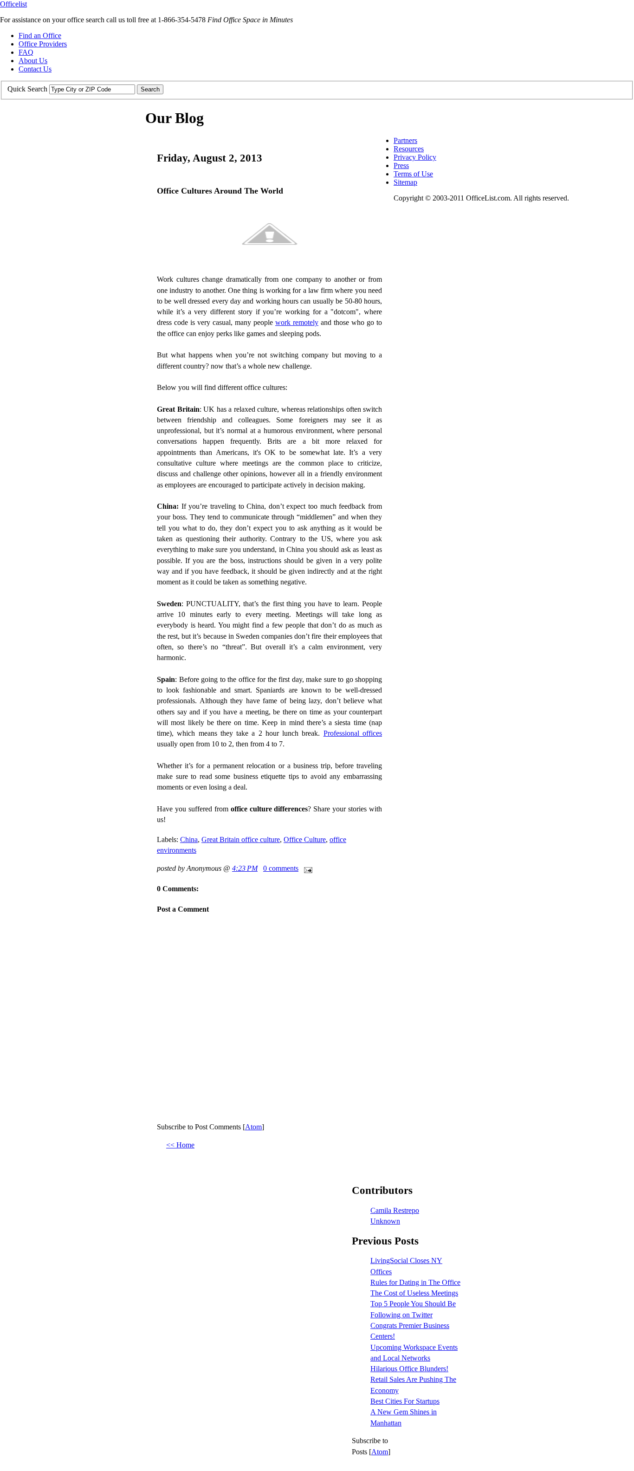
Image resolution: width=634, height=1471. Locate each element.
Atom (253, 1127)
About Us (33, 61)
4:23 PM (245, 868)
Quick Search (27, 89)
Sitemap (405, 182)
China (189, 839)
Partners (405, 140)
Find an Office (40, 35)
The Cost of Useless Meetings (414, 1293)
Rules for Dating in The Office (415, 1282)
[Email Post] (306, 868)
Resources (409, 149)
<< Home (180, 1145)
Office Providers (43, 44)
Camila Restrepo (394, 1210)
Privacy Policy (415, 157)
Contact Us (35, 69)
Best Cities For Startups (405, 1401)
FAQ (26, 52)
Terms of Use (413, 174)
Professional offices (352, 733)
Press (401, 165)
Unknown (385, 1221)
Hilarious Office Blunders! (409, 1369)
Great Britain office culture (240, 839)
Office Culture (305, 839)
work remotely (296, 322)
